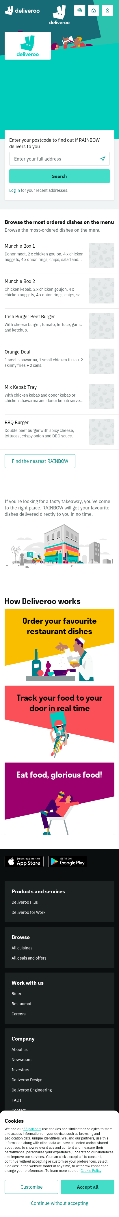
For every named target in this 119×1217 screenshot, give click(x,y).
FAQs (16, 1100)
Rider (16, 993)
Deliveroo (22, 10)
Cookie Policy (91, 1170)
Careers (19, 1014)
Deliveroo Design (27, 1079)
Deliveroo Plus (25, 902)
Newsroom (21, 1059)
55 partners (32, 1129)
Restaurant (21, 1003)
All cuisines (22, 948)
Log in (14, 190)
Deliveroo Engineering (32, 1090)
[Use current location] (102, 158)
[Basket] (79, 10)
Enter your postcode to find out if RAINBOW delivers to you (54, 143)
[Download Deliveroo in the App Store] (24, 861)
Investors (20, 1069)
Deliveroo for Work (28, 912)
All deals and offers (29, 958)
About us (20, 1049)
